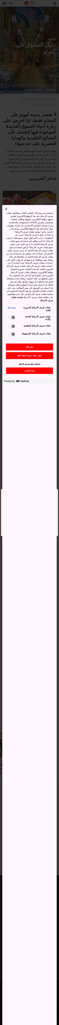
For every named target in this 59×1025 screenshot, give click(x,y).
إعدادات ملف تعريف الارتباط (29, 364)
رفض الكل (29, 347)
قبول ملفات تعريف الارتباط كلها (29, 355)
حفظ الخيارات (29, 371)
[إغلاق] (6, 209)
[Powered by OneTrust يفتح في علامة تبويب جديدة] (16, 382)
